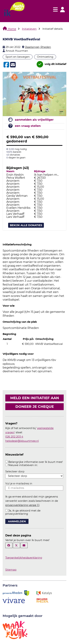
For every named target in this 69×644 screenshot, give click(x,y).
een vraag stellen (28, 126)
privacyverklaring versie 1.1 (22, 505)
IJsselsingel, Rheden (38, 47)
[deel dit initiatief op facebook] (6, 65)
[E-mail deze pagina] (24, 545)
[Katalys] (44, 592)
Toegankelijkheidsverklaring (23, 557)
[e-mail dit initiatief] (12, 65)
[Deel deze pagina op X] (16, 545)
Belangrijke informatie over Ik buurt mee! (35, 462)
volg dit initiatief (55, 64)
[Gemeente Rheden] (16, 592)
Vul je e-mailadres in (18, 483)
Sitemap (10, 569)
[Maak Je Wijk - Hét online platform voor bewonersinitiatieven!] (15, 629)
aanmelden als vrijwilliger (34, 119)
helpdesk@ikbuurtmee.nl (22, 440)
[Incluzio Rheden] (42, 600)
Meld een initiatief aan (34, 398)
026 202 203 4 (14, 436)
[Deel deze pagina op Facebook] (8, 545)
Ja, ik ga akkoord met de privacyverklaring (23, 512)
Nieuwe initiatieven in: (23, 465)
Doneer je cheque (34, 406)
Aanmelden (17, 521)
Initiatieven (29, 28)
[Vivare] (14, 600)
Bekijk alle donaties (26, 225)
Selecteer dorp (14, 471)
